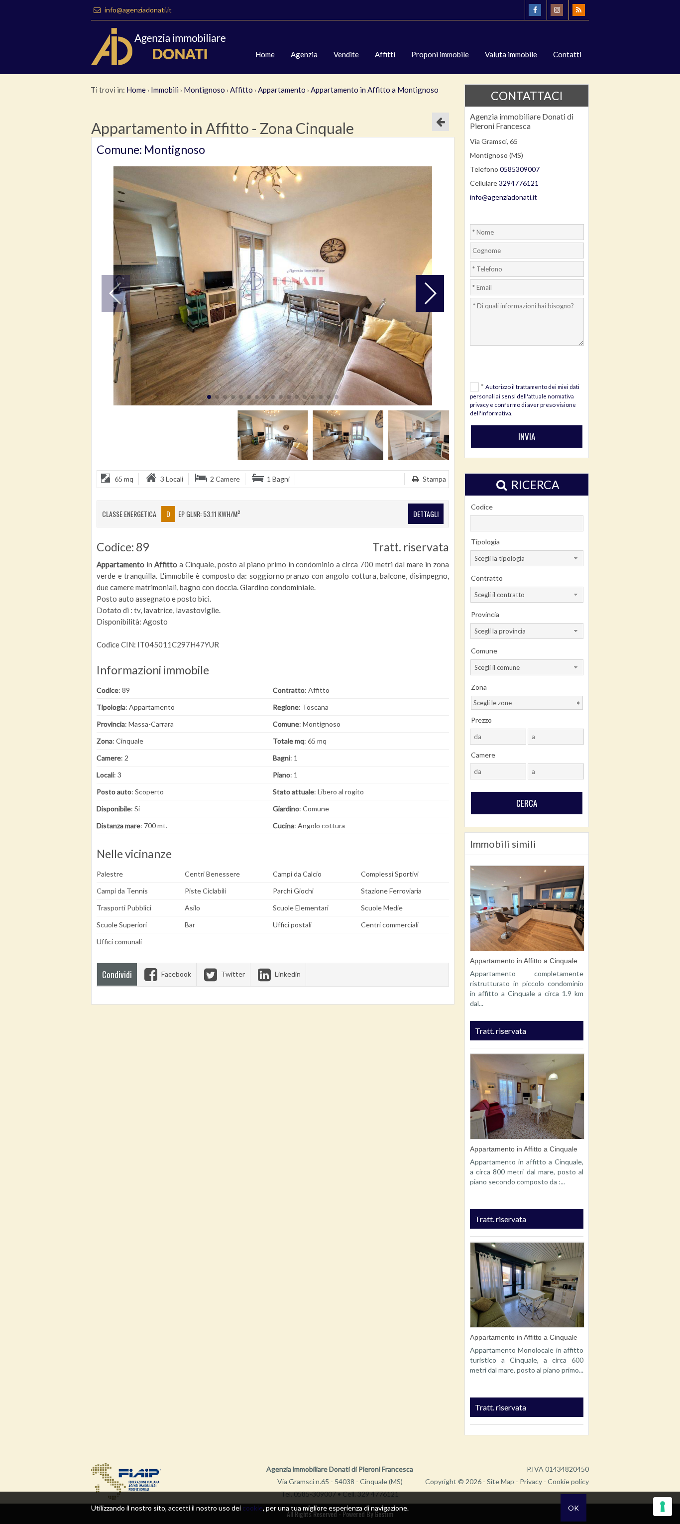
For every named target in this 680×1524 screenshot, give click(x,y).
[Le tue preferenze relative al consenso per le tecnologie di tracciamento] (662, 1506)
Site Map (500, 1481)
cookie (252, 1508)
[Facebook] (535, 10)
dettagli (426, 513)
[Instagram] (557, 10)
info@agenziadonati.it (137, 9)
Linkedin (287, 974)
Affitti (385, 54)
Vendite (346, 54)
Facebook (175, 974)
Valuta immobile (511, 54)
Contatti (567, 54)
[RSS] (578, 10)
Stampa (433, 479)
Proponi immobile (440, 54)
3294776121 (519, 183)
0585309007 (520, 169)
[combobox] (526, 558)
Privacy (531, 1481)
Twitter (232, 974)
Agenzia (304, 54)
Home (265, 54)
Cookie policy (568, 1481)
